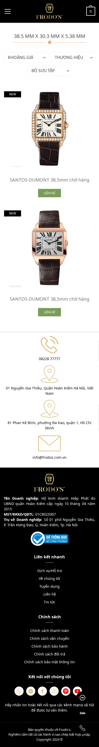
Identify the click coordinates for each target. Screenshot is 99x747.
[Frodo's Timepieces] (49, 11)
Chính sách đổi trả (49, 654)
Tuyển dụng (49, 586)
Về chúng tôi (49, 578)
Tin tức (49, 602)
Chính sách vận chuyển (49, 638)
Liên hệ (49, 594)
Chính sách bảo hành (49, 646)
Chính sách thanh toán (49, 630)
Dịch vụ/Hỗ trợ (49, 570)
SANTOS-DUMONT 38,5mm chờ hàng (49, 180)
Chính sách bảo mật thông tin (49, 662)
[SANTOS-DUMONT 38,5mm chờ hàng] (49, 129)
